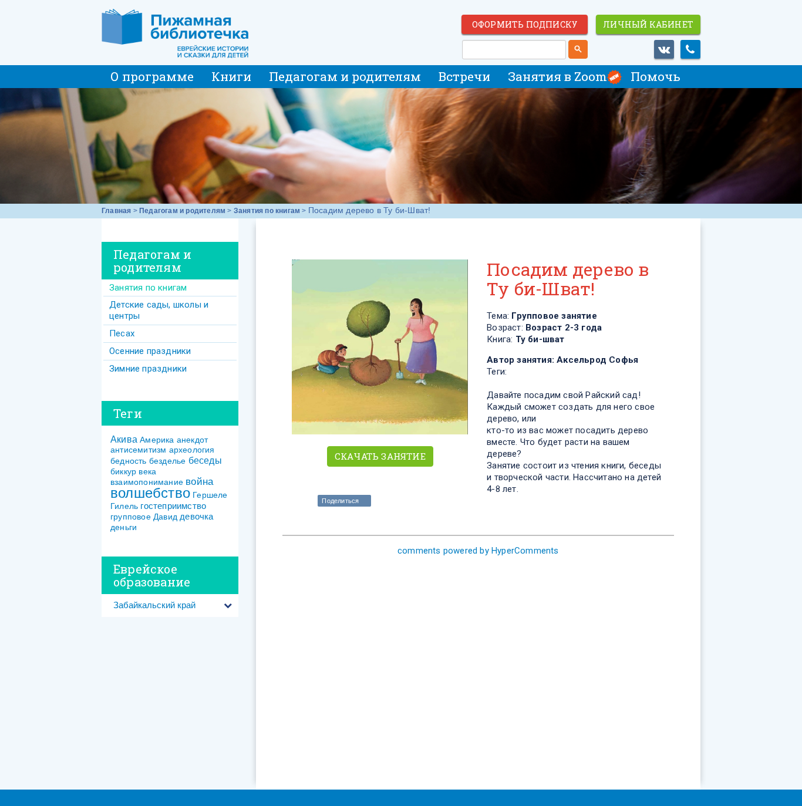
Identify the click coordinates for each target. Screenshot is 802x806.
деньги (123, 527)
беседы (205, 461)
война (199, 481)
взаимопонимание (146, 482)
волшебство (150, 493)
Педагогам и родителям (345, 76)
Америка (157, 439)
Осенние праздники (150, 351)
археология (192, 449)
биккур (123, 471)
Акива (123, 439)
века (147, 471)
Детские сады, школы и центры (158, 310)
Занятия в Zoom (557, 76)
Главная (116, 211)
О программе (152, 76)
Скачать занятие (380, 456)
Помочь (655, 76)
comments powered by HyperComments (478, 550)
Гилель (124, 506)
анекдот (192, 439)
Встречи (464, 76)
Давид (165, 516)
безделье (167, 461)
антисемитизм (138, 449)
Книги (231, 76)
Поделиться (340, 500)
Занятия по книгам (267, 211)
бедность (128, 461)
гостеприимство (173, 506)
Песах (121, 333)
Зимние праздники (148, 368)
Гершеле (210, 495)
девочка (196, 516)
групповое (130, 516)
